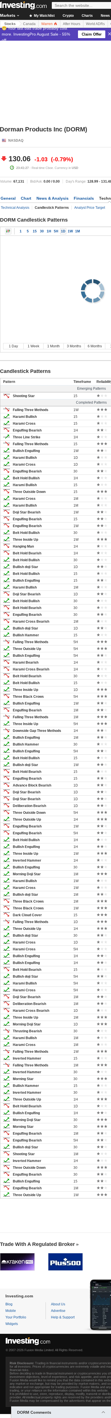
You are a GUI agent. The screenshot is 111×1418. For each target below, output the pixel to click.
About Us (58, 1304)
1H (49, 231)
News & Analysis (52, 198)
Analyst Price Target (89, 208)
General (8, 198)
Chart (26, 198)
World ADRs (95, 24)
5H (56, 231)
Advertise (58, 1311)
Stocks (10, 24)
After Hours (71, 24)
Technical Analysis (15, 208)
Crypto (68, 16)
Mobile (10, 1311)
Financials (84, 198)
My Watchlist (44, 16)
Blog (9, 1304)
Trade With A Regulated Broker (37, 1244)
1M (77, 231)
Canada (29, 24)
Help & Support (63, 1317)
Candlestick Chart (8, 231)
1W (70, 231)
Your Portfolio (15, 1317)
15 (35, 231)
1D (63, 231)
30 (42, 231)
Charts (87, 16)
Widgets (11, 1324)
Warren (47, 24)
